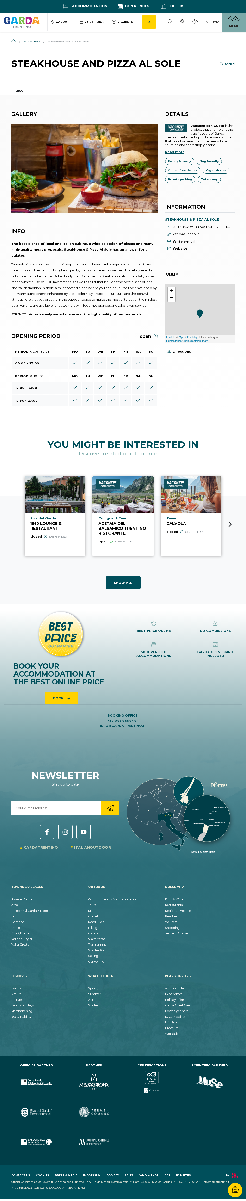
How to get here (176, 1011)
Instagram (65, 832)
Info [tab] (18, 91)
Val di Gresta (20, 944)
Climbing (95, 933)
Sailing (93, 956)
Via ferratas (96, 939)
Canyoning (96, 961)
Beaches (171, 916)
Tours (92, 905)
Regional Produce (178, 910)
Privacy (113, 1175)
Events (16, 988)
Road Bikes (96, 922)
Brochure (171, 1028)
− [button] (171, 298)
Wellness (171, 922)
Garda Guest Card (178, 1005)
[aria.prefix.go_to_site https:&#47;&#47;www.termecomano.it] (94, 1112)
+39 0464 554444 (123, 720)
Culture (16, 1000)
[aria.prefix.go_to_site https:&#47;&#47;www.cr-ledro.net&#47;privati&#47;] (36, 1142)
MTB (91, 910)
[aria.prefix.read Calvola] (191, 516)
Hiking (92, 928)
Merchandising (21, 1011)
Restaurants (174, 905)
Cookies (42, 1175)
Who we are (148, 1175)
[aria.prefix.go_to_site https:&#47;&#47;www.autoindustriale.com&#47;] (94, 1142)
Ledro (15, 916)
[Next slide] (230, 524)
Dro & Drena (20, 933)
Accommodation (89, 6)
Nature (16, 994)
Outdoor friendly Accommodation (112, 899)
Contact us (20, 1175)
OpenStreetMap (188, 337)
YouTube (83, 832)
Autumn (94, 1000)
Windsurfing (97, 950)
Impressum (92, 1175)
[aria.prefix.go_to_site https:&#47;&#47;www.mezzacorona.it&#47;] (94, 1082)
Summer (94, 994)
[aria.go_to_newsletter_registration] (110, 808)
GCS (167, 1175)
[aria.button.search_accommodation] (149, 22)
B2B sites (183, 1175)
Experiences (136, 6)
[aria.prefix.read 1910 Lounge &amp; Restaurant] (55, 516)
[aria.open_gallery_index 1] (84, 168)
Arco (14, 905)
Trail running (97, 944)
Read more (174, 152)
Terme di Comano (178, 933)
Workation (173, 1033)
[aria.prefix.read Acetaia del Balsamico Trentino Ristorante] (122, 516)
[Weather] (195, 22)
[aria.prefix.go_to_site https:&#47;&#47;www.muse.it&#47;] (209, 1082)
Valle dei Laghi (21, 939)
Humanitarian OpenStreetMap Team (187, 341)
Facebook (47, 832)
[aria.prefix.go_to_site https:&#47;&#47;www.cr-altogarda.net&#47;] (36, 1082)
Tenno (15, 928)
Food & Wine (174, 899)
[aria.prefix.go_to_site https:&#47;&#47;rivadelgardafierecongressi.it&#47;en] (36, 1112)
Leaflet (170, 337)
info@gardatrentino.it (123, 725)
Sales (129, 1175)
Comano (17, 922)
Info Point (172, 1022)
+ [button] (171, 291)
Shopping (172, 928)
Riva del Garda (21, 899)
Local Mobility (175, 1016)
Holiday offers (174, 1000)
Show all (123, 583)
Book (59, 698)
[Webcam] (182, 22)
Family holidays (22, 1005)
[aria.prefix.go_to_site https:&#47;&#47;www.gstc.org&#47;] (152, 1082)
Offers (176, 6)
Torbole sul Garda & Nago (29, 910)
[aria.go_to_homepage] (22, 22)
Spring (93, 988)
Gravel (93, 916)
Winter (93, 1005)
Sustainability (21, 1016)
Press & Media (66, 1175)
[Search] (170, 22)
